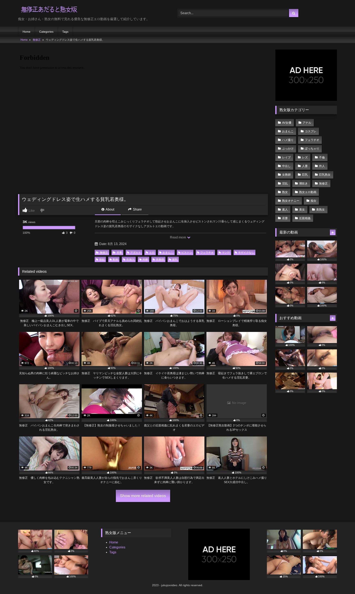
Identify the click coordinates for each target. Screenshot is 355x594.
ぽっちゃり (312, 148)
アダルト (135, 252)
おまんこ (168, 252)
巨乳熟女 (325, 174)
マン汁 (226, 252)
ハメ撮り (288, 140)
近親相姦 (305, 218)
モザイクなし (246, 252)
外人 (322, 166)
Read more (178, 237)
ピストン (186, 252)
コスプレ (310, 131)
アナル (307, 122)
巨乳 (305, 174)
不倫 (322, 157)
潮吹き (303, 183)
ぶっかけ (288, 148)
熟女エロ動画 (307, 192)
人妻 (305, 166)
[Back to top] (342, 582)
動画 (115, 259)
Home (26, 31)
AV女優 (286, 122)
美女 (302, 209)
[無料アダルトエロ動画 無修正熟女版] (49, 10)
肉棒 (145, 259)
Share (137, 209)
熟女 (285, 192)
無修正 (37, 39)
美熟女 (320, 209)
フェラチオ (207, 252)
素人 (285, 209)
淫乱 (285, 183)
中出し (286, 166)
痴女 (313, 200)
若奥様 (160, 259)
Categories (46, 31)
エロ (151, 252)
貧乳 (175, 259)
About (109, 209)
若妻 (119, 252)
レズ (305, 157)
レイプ (286, 157)
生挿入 (130, 259)
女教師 (286, 174)
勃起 (102, 259)
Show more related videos (143, 496)
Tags (65, 31)
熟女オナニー (290, 200)
